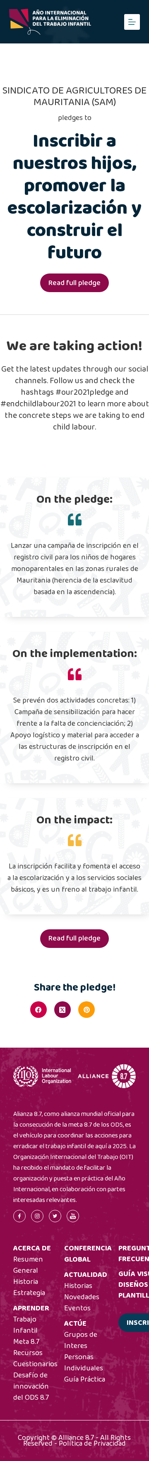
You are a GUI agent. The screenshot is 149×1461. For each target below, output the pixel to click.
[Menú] (132, 22)
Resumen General (28, 1265)
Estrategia (29, 1293)
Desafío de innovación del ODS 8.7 (31, 1386)
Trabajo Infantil (25, 1325)
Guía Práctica (84, 1379)
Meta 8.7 (26, 1342)
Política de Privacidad (92, 1443)
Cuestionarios (35, 1364)
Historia (25, 1282)
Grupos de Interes (80, 1340)
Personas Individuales (83, 1362)
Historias (78, 1286)
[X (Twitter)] (62, 1009)
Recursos (28, 1353)
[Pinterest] (86, 1009)
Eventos (77, 1308)
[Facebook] (38, 1009)
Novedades (81, 1297)
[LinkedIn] (110, 1009)
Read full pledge (74, 283)
